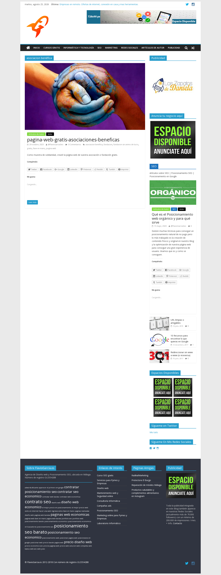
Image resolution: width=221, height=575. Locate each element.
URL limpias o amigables (177, 321)
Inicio (36, 47)
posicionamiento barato (34, 521)
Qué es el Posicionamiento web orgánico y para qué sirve (172, 218)
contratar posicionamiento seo (52, 489)
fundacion (108, 144)
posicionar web (37, 543)
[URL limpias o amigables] (159, 318)
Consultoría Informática (108, 500)
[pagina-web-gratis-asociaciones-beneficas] (85, 65)
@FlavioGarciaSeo (55, 144)
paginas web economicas (70, 514)
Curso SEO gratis (105, 475)
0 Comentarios (74, 144)
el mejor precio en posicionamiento (56, 508)
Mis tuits (154, 432)
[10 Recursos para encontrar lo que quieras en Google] (159, 334)
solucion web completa (78, 546)
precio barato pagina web (53, 543)
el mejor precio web (80, 508)
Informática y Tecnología (78, 47)
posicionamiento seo (45, 527)
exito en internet (31, 511)
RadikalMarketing (140, 475)
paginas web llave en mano (35, 519)
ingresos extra (57, 511)
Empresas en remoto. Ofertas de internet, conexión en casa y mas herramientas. (99, 5)
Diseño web (103, 488)
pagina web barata (54, 519)
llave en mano (39, 148)
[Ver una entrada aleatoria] (193, 48)
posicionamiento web (50, 538)
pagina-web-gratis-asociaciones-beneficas (73, 139)
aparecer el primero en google (51, 488)
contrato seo (38, 502)
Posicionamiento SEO (107, 510)
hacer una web (45, 511)
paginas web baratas (42, 515)
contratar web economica (70, 497)
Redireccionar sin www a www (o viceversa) (182, 354)
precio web (64, 546)
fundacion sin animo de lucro (126, 144)
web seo (33, 549)
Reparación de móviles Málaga (146, 485)
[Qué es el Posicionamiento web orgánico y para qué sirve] (173, 181)
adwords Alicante (31, 488)
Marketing (111, 47)
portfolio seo (67, 519)
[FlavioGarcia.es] (28, 48)
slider (50, 134)
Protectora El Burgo (141, 480)
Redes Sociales (129, 47)
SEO (99, 47)
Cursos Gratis (51, 47)
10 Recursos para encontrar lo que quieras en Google (179, 338)
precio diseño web (78, 542)
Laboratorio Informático (109, 523)
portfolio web (77, 519)
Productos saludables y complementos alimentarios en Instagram (145, 493)
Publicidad (174, 47)
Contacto (177, 523)
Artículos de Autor (152, 47)
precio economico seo (34, 546)
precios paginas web (51, 546)
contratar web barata (50, 497)
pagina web (51, 148)
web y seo (41, 549)
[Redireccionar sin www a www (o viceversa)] (159, 351)
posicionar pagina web (68, 538)
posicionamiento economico (56, 521)
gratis (29, 148)
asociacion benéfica (94, 144)
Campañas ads (104, 505)
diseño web (56, 503)
